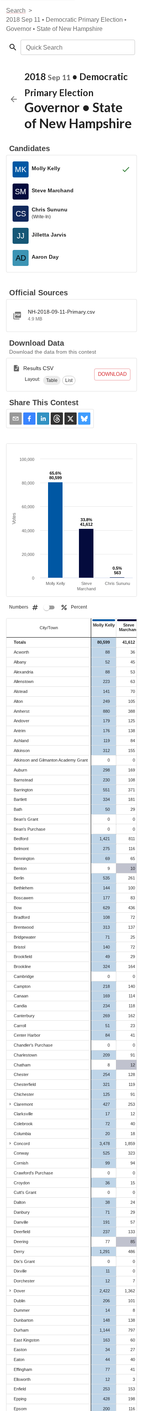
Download (112, 374)
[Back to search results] (13, 99)
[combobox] (77, 47)
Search (16, 10)
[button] (52, 380)
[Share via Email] (16, 418)
